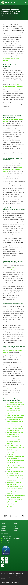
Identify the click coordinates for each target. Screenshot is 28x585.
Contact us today (8, 389)
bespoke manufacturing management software (13, 58)
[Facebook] (2, 561)
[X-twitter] (6, 561)
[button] (1, 516)
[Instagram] (2, 565)
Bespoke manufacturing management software (12, 169)
